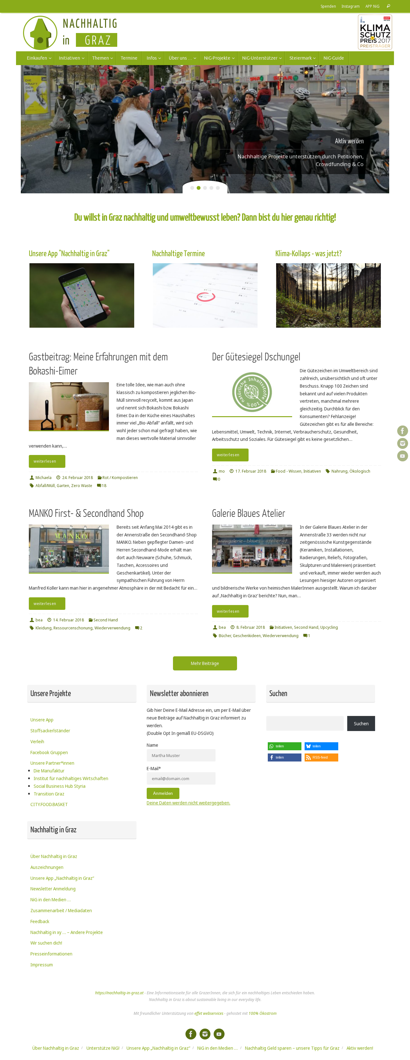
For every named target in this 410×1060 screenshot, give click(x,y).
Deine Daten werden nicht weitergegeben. (188, 803)
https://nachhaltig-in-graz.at (119, 993)
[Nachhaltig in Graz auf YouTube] (402, 455)
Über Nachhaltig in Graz (53, 856)
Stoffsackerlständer (50, 731)
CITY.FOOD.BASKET (49, 804)
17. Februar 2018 (250, 471)
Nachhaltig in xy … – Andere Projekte (66, 932)
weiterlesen (45, 461)
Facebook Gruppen (49, 752)
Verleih (37, 741)
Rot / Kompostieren (120, 477)
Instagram (351, 6)
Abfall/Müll (45, 485)
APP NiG (372, 6)
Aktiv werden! (360, 1048)
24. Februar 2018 (77, 477)
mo (222, 471)
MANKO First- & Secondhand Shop (86, 513)
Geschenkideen (247, 635)
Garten (63, 485)
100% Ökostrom (262, 1013)
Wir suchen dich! (46, 943)
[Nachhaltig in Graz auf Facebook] (402, 430)
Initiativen (312, 471)
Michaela (44, 477)
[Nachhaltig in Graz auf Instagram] (402, 443)
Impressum (41, 965)
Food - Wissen (288, 471)
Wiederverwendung (112, 628)
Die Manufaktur (49, 771)
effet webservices (208, 1013)
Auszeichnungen (46, 867)
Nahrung (340, 471)
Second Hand (106, 620)
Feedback (39, 921)
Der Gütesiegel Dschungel (256, 357)
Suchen (361, 723)
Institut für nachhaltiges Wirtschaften (71, 778)
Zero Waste (81, 485)
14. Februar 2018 (68, 620)
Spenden (328, 6)
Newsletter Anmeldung (53, 889)
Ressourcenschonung (73, 628)
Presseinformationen (51, 954)
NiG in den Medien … (50, 899)
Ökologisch (359, 471)
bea (39, 620)
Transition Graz (49, 794)
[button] (284, 746)
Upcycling (329, 627)
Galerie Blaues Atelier (248, 513)
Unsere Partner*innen (52, 763)
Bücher (225, 635)
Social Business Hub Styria (60, 786)
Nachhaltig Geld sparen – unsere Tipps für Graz (292, 1048)
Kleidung (44, 628)
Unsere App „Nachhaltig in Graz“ (62, 878)
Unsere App (41, 720)
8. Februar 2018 (250, 627)
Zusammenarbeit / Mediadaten (61, 910)
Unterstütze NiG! (102, 1048)
